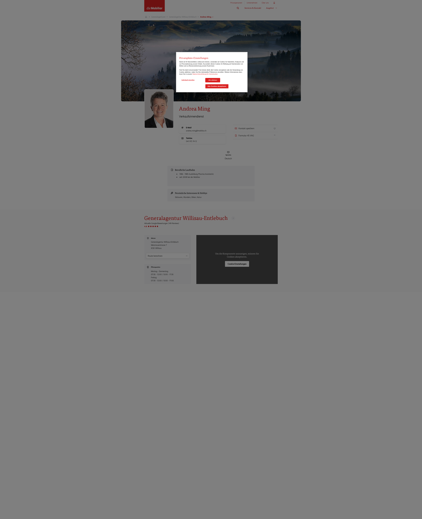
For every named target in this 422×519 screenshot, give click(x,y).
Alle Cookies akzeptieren (217, 86)
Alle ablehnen (212, 80)
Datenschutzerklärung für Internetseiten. (205, 74)
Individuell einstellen (187, 80)
